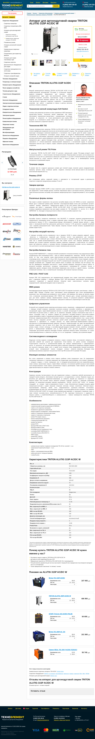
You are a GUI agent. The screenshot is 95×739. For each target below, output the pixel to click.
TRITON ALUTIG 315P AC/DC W (11, 187)
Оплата (38, 2)
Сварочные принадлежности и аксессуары (12, 70)
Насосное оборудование (10, 100)
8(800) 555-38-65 (82, 49)
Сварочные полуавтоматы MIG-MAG (13, 27)
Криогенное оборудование (11, 144)
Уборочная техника (8, 124)
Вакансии (75, 708)
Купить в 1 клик (83, 44)
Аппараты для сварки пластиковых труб (10, 58)
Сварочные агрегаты (10, 62)
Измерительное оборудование (12, 112)
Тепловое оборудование (10, 78)
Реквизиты (56, 708)
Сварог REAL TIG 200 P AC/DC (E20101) (63, 650)
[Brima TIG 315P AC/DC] (39, 587)
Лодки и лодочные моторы (11, 106)
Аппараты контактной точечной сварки (12, 45)
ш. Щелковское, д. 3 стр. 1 (82, 720)
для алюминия (51, 673)
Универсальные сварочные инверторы (11, 50)
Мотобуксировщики (8, 132)
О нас (31, 2)
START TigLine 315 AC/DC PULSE (60, 614)
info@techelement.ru (68, 6)
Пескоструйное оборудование (12, 118)
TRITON (58, 671)
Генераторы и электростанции (12, 81)
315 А (55, 675)
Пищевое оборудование (10, 138)
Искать (56, 6)
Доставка (45, 2)
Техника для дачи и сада (10, 91)
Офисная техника (8, 141)
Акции (27, 708)
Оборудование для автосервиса (8, 128)
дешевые (71, 673)
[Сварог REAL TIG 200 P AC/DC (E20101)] (38, 659)
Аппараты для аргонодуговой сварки (12, 31)
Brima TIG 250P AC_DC (57, 632)
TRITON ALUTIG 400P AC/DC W (60, 596)
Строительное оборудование (11, 94)
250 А (80, 673)
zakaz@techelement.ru (83, 51)
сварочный (76, 673)
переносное (66, 673)
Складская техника (8, 109)
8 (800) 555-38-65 (70, 5)
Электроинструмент (9, 115)
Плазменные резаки (9, 42)
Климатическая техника (10, 121)
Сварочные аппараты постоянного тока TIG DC (12, 35)
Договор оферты (10, 732)
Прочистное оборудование (11, 135)
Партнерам (65, 708)
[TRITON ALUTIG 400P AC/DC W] (38, 605)
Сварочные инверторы (10, 23)
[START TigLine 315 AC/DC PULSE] (38, 623)
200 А (62, 671)
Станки (5, 97)
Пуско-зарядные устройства (11, 88)
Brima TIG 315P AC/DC (57, 578)
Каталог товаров (9, 17)
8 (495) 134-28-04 (59, 718)
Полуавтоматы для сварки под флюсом (12, 54)
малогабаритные (59, 673)
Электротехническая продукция (12, 103)
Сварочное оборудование (10, 20)
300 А (84, 673)
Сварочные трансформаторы (12, 73)
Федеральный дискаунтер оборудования (12, 719)
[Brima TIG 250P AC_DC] (39, 641)
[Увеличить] (51, 54)
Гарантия (35, 708)
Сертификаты (45, 708)
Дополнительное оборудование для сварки (12, 65)
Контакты (53, 2)
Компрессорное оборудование (12, 85)
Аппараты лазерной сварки (11, 76)
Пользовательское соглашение (8, 734)
